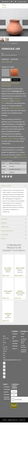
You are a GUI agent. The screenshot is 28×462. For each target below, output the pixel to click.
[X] (5, 176)
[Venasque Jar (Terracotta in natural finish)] (14, 22)
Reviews (3, 238)
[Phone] (4, 399)
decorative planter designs (10, 139)
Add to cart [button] (5, 281)
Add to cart (16, 79)
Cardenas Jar (7, 331)
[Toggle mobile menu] (25, 5)
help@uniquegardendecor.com (12, 383)
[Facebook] (2, 176)
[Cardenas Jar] (8, 311)
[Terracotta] (14, 72)
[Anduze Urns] (20, 255)
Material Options (6, 185)
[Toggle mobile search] (22, 5)
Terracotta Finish (7, 67)
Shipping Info (5, 227)
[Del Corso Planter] (8, 255)
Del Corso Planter (8, 270)
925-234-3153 (4, 378)
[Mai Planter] (8, 284)
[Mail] (4, 396)
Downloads (4, 234)
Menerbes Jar (21, 157)
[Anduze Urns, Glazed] (20, 284)
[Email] (11, 176)
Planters (8, 43)
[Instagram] (4, 389)
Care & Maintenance (7, 231)
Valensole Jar (8, 157)
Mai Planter (8, 303)
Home (3, 43)
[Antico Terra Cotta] (5, 72)
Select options (18, 281)
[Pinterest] (8, 176)
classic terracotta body (16, 108)
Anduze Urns (20, 274)
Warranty (4, 223)
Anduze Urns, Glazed (20, 302)
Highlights (4, 219)
